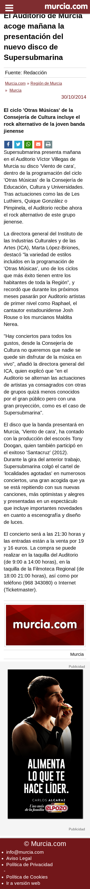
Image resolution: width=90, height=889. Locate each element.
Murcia (77, 654)
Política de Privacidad (29, 864)
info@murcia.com (25, 852)
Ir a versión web (23, 883)
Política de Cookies (27, 877)
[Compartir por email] (38, 144)
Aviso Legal (19, 858)
